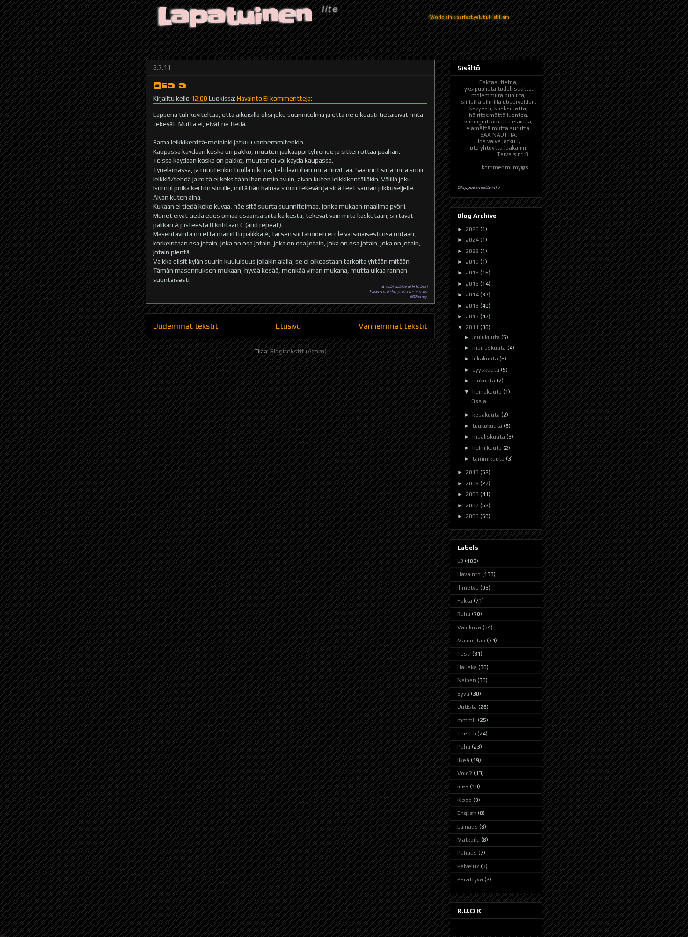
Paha (463, 746)
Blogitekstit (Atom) (298, 351)
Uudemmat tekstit (185, 326)
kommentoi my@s (505, 167)
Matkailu (468, 839)
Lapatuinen (236, 16)
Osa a (169, 86)
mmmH (466, 720)
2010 (473, 472)
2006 (473, 516)
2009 (473, 483)
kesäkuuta (486, 414)
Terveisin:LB (512, 154)
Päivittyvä (470, 879)
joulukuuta (486, 337)
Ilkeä (463, 760)
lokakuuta (485, 358)
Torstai (466, 733)
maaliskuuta (489, 436)
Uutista (467, 707)
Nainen (466, 680)
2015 (473, 284)
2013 (473, 306)
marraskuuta (489, 348)
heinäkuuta (487, 392)
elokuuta (484, 380)
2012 (473, 316)
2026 (473, 229)
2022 (473, 251)
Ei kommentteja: (287, 98)
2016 (473, 272)
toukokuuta (488, 426)
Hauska (467, 667)
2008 (473, 494)
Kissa (464, 800)
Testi (464, 653)
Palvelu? (468, 866)
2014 (473, 294)
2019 (473, 262)
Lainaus (467, 826)
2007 (473, 505)
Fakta (464, 601)
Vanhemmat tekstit (393, 326)
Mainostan (471, 640)
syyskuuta (486, 370)
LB (460, 561)
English (466, 813)
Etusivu (288, 326)
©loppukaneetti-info (478, 187)
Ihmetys (468, 587)
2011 (473, 327)
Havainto (249, 98)
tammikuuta (489, 458)
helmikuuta (487, 448)
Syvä (463, 694)
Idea (462, 786)
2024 (473, 240)
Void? (464, 773)
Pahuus (467, 853)
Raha (463, 614)
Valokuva (469, 627)
